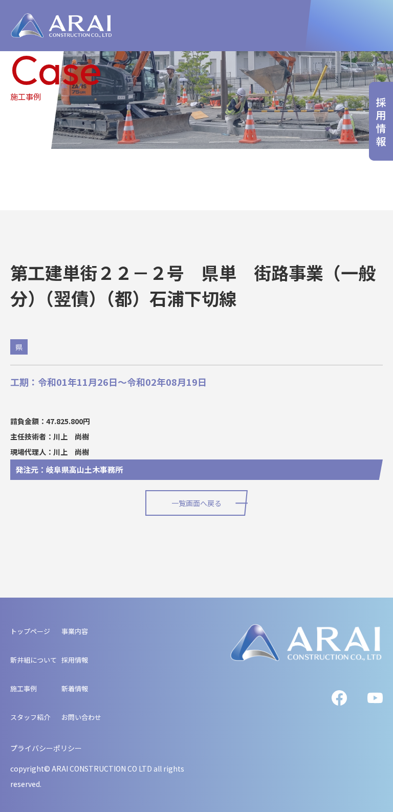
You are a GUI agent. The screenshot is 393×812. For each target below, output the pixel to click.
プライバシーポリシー (46, 748)
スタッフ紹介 (30, 717)
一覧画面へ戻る (196, 503)
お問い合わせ (81, 717)
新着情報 (74, 688)
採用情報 (74, 660)
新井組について (33, 660)
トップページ (30, 631)
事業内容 (74, 631)
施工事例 (23, 688)
